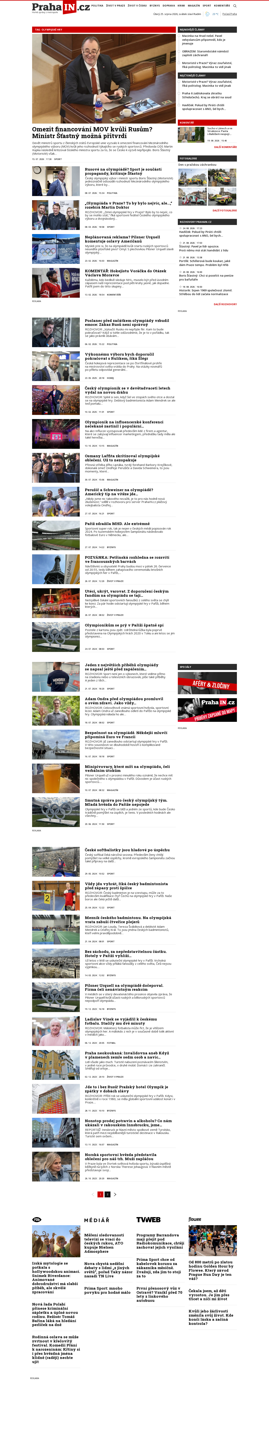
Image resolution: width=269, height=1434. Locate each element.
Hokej (110, 377)
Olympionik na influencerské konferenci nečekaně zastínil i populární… (124, 423)
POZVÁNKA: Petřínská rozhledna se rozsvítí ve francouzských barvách (127, 559)
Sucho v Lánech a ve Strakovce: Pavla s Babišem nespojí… (219, 131)
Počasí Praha (230, 14)
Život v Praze (115, 5)
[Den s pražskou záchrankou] (192, 177)
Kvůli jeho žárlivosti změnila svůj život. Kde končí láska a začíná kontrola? (211, 1317)
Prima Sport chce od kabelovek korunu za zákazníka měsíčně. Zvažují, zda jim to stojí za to (158, 1267)
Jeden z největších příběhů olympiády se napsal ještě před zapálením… (122, 666)
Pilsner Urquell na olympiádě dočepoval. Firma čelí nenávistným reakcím (124, 987)
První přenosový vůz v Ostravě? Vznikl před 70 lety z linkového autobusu (159, 1294)
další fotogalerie (225, 210)
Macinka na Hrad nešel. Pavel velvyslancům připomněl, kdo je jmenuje (203, 39)
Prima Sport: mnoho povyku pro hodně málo (107, 1290)
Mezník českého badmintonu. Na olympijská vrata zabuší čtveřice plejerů (128, 919)
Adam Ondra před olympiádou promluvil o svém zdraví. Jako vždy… (124, 700)
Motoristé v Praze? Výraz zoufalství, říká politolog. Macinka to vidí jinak (207, 65)
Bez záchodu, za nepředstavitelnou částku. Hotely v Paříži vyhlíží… (126, 953)
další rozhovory (225, 304)
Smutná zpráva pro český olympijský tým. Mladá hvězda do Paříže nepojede (126, 802)
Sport (207, 5)
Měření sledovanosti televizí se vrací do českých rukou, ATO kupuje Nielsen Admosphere (104, 1243)
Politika (97, 5)
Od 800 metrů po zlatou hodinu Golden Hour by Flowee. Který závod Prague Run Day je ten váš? (211, 1270)
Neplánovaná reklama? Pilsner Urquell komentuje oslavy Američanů (122, 238)
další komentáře (225, 147)
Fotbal (111, 1042)
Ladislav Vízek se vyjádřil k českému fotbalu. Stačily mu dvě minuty (121, 1021)
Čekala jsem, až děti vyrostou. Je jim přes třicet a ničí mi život (209, 1294)
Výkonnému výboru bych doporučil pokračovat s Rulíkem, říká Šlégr (119, 356)
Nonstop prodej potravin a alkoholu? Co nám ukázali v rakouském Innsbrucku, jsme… (128, 1122)
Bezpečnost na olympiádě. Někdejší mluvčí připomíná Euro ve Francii (126, 734)
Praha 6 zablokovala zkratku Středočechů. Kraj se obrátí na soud (206, 95)
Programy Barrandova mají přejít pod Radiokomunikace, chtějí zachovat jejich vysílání (160, 1241)
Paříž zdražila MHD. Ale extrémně (117, 523)
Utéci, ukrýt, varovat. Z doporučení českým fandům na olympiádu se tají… (127, 593)
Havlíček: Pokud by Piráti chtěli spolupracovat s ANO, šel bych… (204, 107)
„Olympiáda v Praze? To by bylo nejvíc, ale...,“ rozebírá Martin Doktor (128, 205)
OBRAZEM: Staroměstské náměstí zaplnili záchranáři (205, 53)
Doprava (169, 5)
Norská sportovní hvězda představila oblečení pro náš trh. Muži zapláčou (121, 1156)
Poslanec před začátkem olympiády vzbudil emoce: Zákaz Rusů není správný (127, 322)
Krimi (181, 5)
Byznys (155, 5)
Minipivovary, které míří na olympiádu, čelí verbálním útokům (127, 768)
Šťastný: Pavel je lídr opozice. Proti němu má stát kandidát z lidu (203, 248)
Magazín (194, 5)
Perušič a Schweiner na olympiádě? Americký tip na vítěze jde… (119, 491)
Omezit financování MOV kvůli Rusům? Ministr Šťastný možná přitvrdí (92, 132)
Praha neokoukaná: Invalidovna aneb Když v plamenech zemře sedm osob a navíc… (127, 1054)
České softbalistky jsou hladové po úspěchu (127, 849)
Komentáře (222, 5)
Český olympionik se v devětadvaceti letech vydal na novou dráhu (127, 390)
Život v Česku (137, 5)
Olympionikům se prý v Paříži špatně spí (124, 625)
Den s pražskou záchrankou (197, 164)
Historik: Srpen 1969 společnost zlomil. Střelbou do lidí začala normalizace (205, 292)
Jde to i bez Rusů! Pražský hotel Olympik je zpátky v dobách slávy (126, 1088)
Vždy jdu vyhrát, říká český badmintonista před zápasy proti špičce (126, 885)
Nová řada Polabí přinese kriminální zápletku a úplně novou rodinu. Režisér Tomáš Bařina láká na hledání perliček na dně (55, 1314)
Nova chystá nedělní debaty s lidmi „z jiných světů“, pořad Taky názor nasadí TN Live (108, 1269)
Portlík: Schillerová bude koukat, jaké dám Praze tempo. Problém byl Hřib (204, 263)
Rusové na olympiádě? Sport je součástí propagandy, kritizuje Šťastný (123, 171)
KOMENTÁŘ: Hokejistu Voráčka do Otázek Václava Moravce (125, 272)
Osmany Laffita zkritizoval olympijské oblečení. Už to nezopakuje (122, 457)
